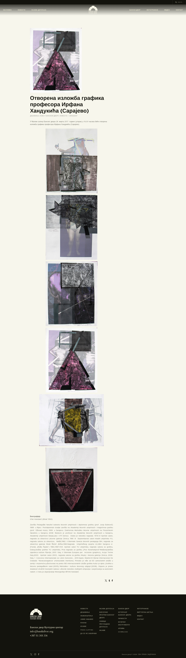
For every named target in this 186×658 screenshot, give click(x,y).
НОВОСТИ (63, 116)
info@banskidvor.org (41, 631)
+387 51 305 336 (38, 635)
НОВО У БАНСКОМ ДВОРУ (49, 116)
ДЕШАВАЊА (34, 116)
